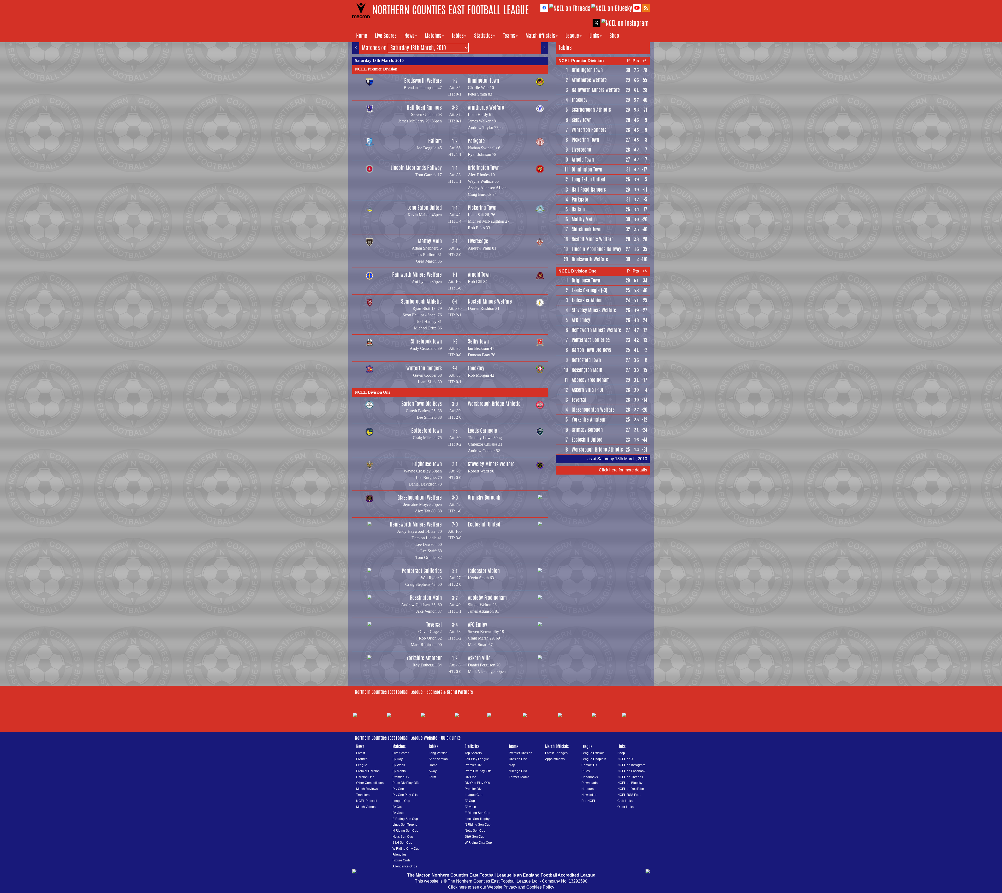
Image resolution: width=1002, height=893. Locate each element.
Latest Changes (556, 753)
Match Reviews (367, 789)
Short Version (438, 759)
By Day (397, 759)
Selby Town (478, 341)
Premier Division (368, 771)
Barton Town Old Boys (421, 403)
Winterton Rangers (424, 368)
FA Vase (398, 813)
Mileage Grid (518, 771)
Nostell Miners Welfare (490, 301)
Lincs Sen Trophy (404, 824)
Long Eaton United (424, 207)
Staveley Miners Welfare (491, 464)
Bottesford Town (426, 430)
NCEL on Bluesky (629, 783)
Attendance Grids (404, 866)
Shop (614, 35)
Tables (458, 35)
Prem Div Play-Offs (405, 783)
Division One (365, 777)
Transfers (362, 795)
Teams (509, 35)
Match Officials (540, 35)
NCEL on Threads (630, 777)
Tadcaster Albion (484, 571)
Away (433, 771)
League (572, 35)
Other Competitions (370, 783)
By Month (399, 771)
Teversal (434, 624)
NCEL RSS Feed (629, 795)
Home (361, 35)
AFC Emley (477, 624)
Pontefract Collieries (422, 571)
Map (512, 765)
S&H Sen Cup (402, 842)
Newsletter (589, 795)
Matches (433, 35)
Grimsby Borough (484, 497)
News (409, 35)
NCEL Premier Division (376, 69)
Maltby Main (430, 241)
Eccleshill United (484, 524)
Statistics (483, 35)
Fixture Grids (401, 860)
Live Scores (386, 35)
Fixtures (361, 759)
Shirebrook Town (426, 341)
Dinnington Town (483, 80)
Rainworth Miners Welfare (417, 274)
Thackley (476, 368)
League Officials (592, 753)
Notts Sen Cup (402, 836)
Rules (585, 771)
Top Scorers (473, 753)
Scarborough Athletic (421, 301)
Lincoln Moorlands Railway (416, 167)
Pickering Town (482, 207)
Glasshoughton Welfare (419, 497)
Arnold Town (479, 274)
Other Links (625, 807)
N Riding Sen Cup (405, 830)
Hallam (435, 141)
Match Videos (365, 807)
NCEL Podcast (366, 801)
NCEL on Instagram (631, 765)
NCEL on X (625, 759)
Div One (398, 789)
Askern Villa (479, 658)
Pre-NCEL (588, 801)
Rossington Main (426, 597)
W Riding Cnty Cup (406, 848)
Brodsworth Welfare (423, 80)
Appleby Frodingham (487, 597)
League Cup (401, 801)
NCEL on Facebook (631, 771)
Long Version (438, 753)
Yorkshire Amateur (424, 658)
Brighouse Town (427, 464)
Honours (587, 789)
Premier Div (400, 777)
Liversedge (478, 241)
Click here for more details (623, 470)
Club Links (625, 801)
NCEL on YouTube (630, 789)
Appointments (555, 759)
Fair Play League (477, 759)
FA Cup (397, 807)
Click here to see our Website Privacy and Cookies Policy (501, 887)
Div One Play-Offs (405, 795)
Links (594, 35)
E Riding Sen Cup (405, 819)
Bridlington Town (483, 167)
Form (432, 777)
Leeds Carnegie (482, 430)
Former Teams (519, 777)
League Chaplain (593, 759)
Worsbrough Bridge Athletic (494, 403)
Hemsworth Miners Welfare (416, 524)
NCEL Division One (372, 392)
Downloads (589, 783)
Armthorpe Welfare (486, 107)
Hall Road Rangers (424, 107)
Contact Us (589, 765)
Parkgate (476, 141)
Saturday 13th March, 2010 (379, 60)
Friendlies (399, 854)
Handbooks (589, 777)
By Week (398, 765)
